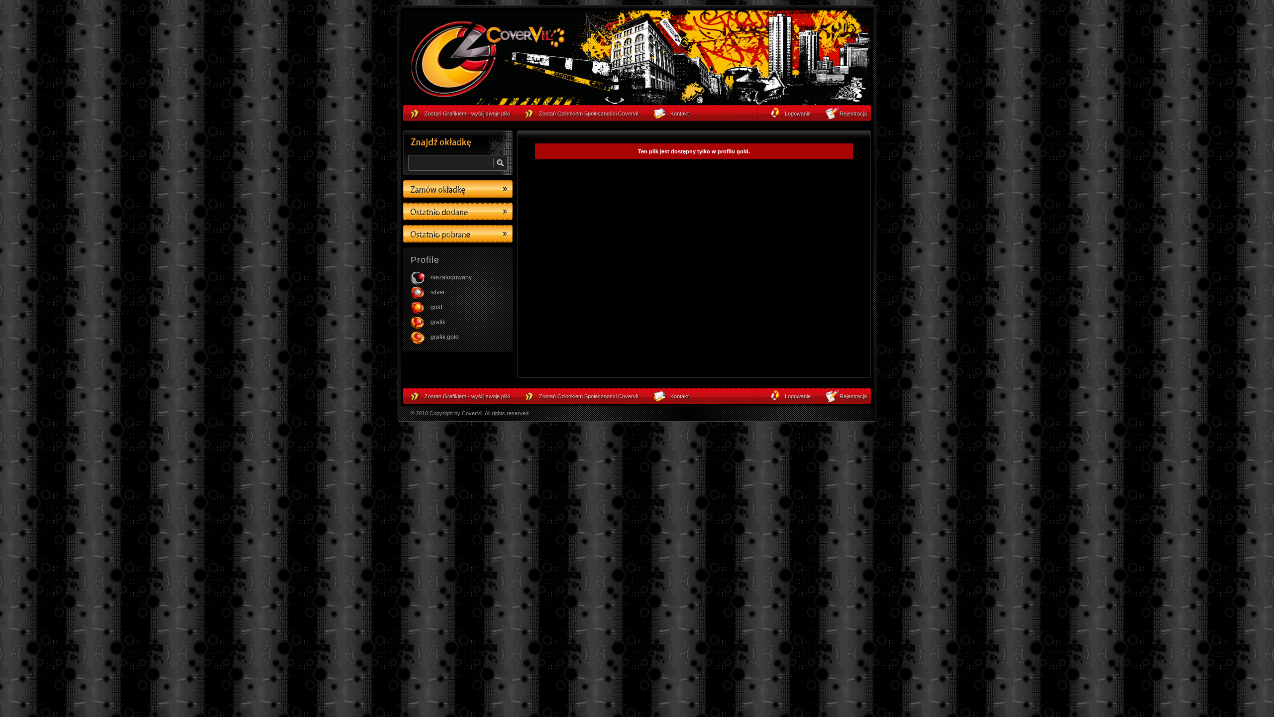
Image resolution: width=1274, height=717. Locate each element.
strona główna (488, 60)
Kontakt (679, 396)
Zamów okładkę (458, 189)
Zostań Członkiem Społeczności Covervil (588, 396)
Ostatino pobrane (458, 233)
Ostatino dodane (458, 211)
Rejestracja (853, 396)
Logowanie (798, 396)
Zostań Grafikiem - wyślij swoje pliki (467, 396)
